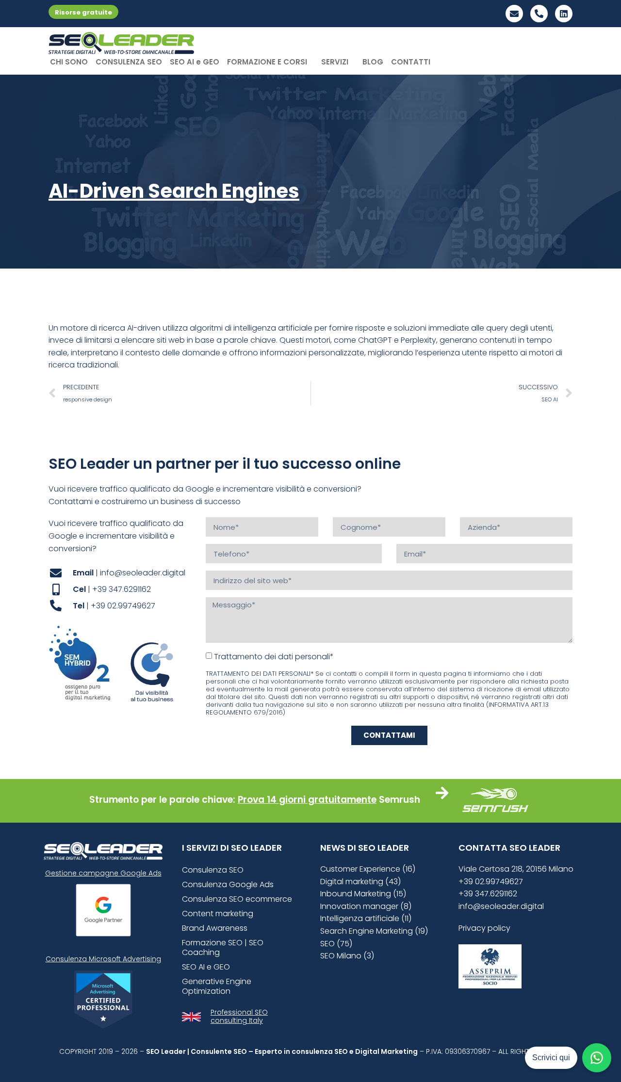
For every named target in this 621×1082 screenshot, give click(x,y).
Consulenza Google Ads (228, 884)
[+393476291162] (539, 13)
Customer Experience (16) (367, 869)
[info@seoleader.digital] (514, 13)
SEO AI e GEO (194, 62)
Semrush (399, 799)
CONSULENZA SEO (129, 62)
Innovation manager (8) (365, 906)
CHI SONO (69, 62)
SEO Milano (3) (347, 955)
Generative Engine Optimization (216, 986)
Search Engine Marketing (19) (374, 931)
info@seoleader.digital (501, 906)
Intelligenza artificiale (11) (365, 918)
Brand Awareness (214, 928)
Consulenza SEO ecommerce (237, 899)
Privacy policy (484, 928)
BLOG (372, 62)
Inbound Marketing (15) (363, 893)
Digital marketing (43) (360, 881)
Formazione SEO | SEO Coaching (222, 947)
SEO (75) (336, 943)
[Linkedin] (563, 13)
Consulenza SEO (213, 869)
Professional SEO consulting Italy (239, 1016)
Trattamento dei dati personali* (274, 656)
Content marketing (217, 913)
